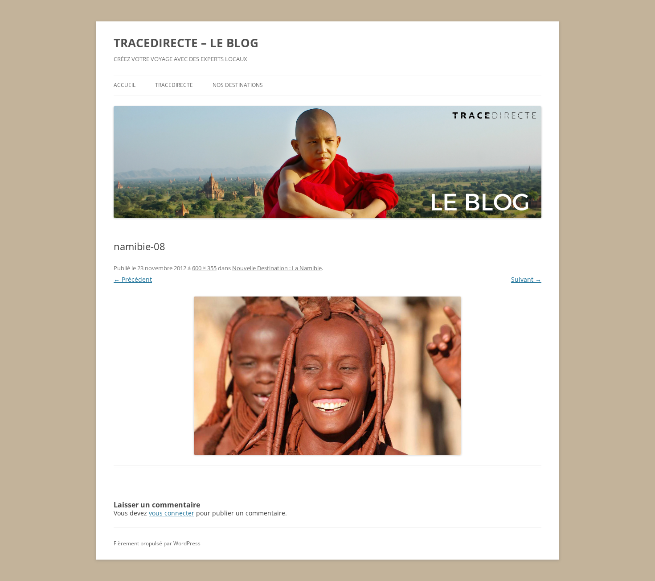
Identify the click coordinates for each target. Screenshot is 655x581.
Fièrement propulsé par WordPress (157, 543)
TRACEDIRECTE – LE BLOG (186, 43)
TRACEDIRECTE (174, 85)
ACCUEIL (124, 85)
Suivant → (526, 279)
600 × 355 (204, 268)
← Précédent (133, 279)
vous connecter (171, 513)
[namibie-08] (327, 376)
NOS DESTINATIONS (238, 85)
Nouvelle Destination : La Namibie (277, 268)
